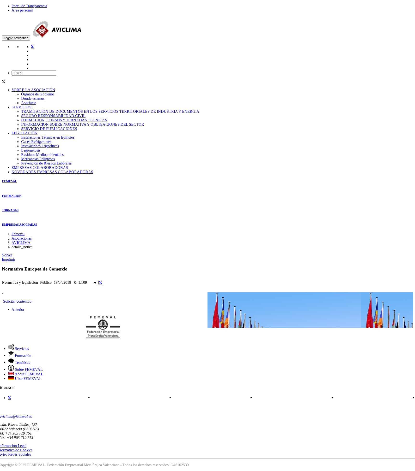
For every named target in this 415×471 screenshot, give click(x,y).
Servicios (21, 349)
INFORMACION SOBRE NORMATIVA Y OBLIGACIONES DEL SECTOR (82, 124)
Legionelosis (30, 150)
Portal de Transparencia (29, 6)
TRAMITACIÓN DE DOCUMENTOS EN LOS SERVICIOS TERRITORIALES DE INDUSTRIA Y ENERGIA (110, 111)
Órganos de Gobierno (37, 94)
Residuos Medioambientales (42, 155)
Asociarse (28, 103)
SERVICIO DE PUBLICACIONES (49, 129)
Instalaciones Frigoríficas (40, 146)
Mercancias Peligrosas (38, 159)
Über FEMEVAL (28, 379)
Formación (22, 355)
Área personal (22, 10)
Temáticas (22, 362)
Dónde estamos (32, 98)
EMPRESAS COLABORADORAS (40, 167)
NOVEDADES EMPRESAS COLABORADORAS (52, 172)
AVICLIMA (21, 243)
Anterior (18, 309)
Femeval (18, 234)
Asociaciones (22, 238)
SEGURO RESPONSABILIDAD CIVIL (53, 116)
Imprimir (8, 259)
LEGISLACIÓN (24, 133)
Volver (7, 255)
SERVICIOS (21, 107)
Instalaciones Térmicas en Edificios (47, 137)
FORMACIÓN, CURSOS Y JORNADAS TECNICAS (64, 120)
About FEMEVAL (28, 374)
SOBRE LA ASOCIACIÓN (33, 90)
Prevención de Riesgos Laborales (46, 163)
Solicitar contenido (17, 301)
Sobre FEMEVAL (28, 369)
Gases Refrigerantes (36, 142)
